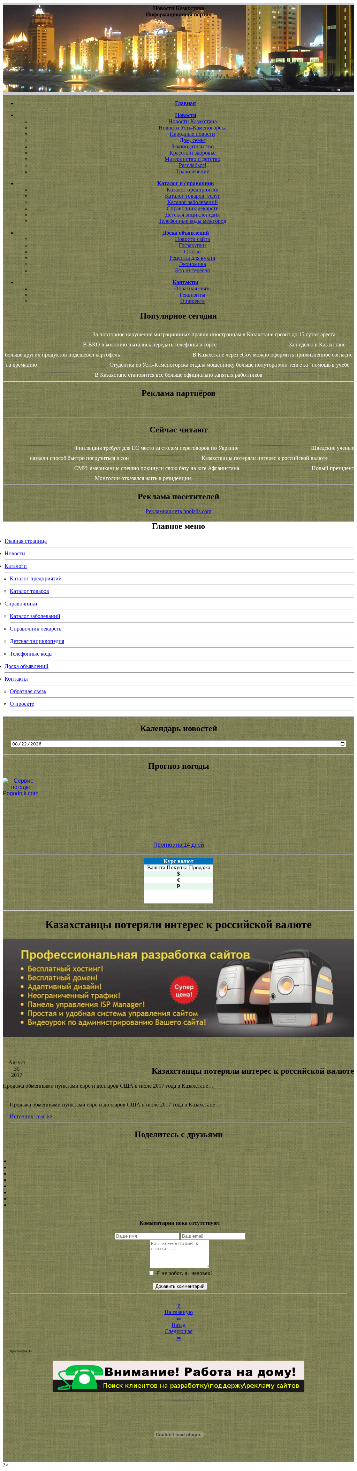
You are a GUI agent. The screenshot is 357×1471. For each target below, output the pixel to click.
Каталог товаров (29, 591)
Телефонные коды (31, 654)
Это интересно (192, 270)
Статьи (192, 252)
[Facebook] (178, 1186)
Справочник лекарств (193, 208)
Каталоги (16, 566)
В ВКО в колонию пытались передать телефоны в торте (150, 344)
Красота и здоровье (192, 153)
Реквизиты (192, 295)
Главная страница (26, 541)
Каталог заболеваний (192, 202)
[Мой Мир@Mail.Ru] (178, 1205)
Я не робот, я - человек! (183, 1273)
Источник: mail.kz (31, 1116)
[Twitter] (178, 1192)
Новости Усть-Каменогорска (193, 128)
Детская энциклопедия (192, 215)
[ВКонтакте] (178, 1180)
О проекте (192, 301)
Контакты (16, 679)
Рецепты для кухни (192, 258)
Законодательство (193, 146)
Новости (15, 553)
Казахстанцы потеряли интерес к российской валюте (265, 458)
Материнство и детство (192, 159)
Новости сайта (192, 239)
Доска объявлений (26, 666)
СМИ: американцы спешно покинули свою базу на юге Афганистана (156, 468)
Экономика (192, 264)
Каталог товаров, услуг (192, 196)
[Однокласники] (178, 1199)
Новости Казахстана (192, 121)
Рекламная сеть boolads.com (178, 511)
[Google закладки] (178, 1174)
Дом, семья (193, 140)
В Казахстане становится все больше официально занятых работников (179, 375)
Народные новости (192, 134)
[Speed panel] (178, 1161)
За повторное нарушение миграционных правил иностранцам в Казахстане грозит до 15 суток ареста (214, 334)
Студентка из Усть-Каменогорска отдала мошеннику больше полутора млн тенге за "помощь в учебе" (230, 365)
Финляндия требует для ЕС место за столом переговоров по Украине (156, 448)
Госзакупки (192, 245)
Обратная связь (192, 288)
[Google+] (178, 1167)
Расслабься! (192, 165)
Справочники (21, 604)
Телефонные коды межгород (192, 221)
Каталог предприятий (193, 190)
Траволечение (192, 171)
